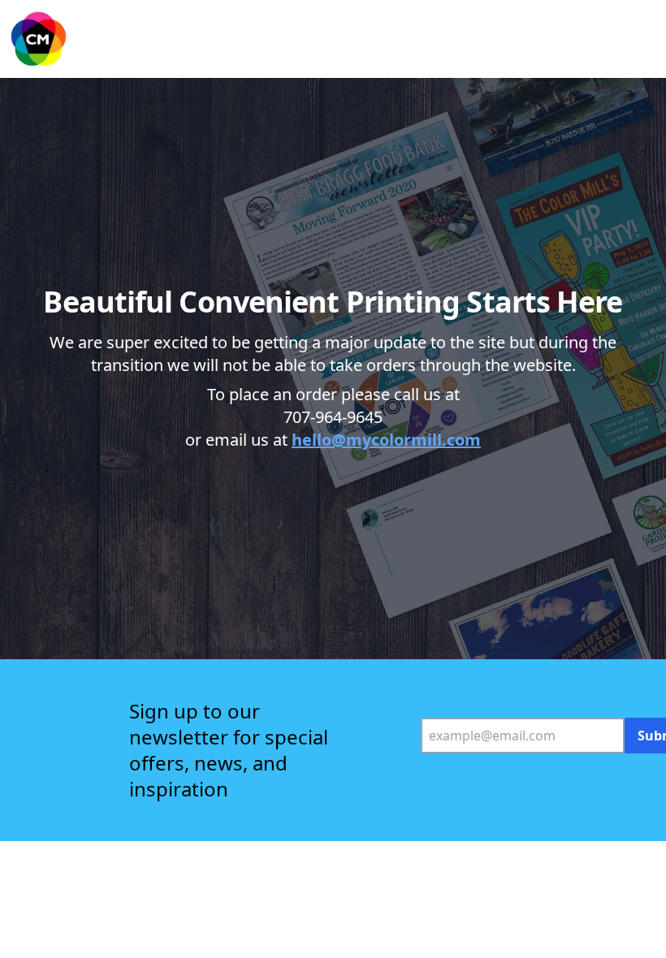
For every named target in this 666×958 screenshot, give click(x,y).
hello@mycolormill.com (386, 440)
